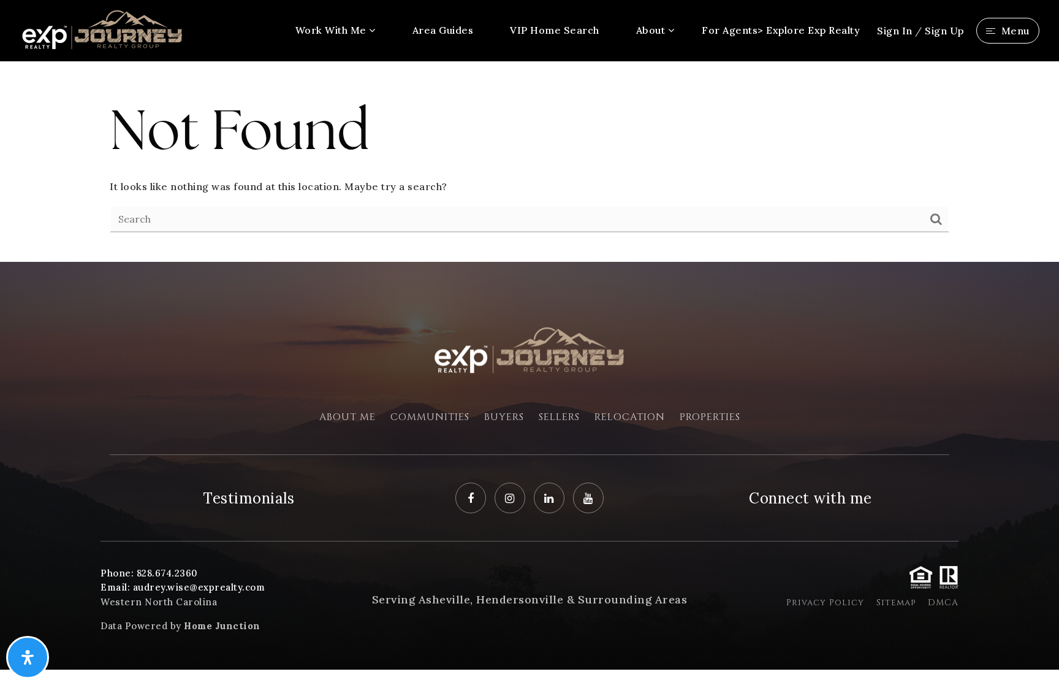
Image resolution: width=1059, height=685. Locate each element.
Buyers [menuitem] (504, 417)
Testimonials (248, 498)
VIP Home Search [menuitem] (554, 30)
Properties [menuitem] (710, 417)
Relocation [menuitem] (629, 417)
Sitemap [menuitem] (896, 602)
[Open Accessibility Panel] (27, 657)
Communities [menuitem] (429, 417)
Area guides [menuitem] (443, 30)
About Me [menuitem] (347, 417)
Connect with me (810, 498)
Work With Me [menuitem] (332, 30)
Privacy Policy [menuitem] (825, 602)
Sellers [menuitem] (559, 417)
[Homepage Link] (102, 29)
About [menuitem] (652, 30)
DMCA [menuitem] (943, 602)
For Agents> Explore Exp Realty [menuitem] (781, 30)
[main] (529, 161)
